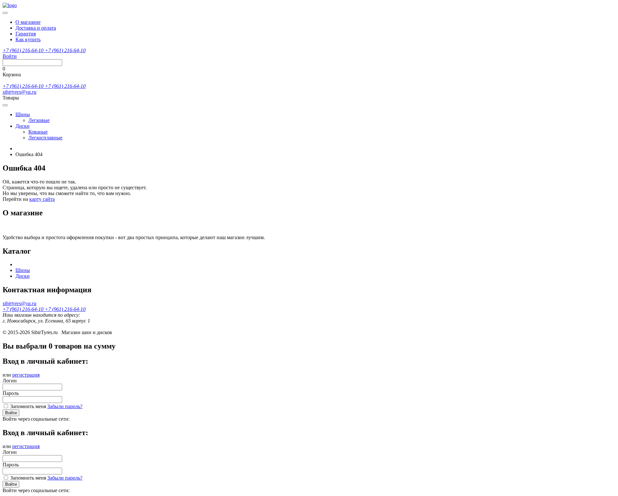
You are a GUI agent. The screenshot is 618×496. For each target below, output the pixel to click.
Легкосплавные (45, 137)
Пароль (11, 393)
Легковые (39, 120)
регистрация (26, 375)
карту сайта (42, 199)
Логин (10, 380)
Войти (11, 412)
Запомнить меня (28, 406)
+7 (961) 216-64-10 (24, 50)
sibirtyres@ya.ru (19, 92)
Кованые (38, 132)
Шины (22, 114)
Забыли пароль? (64, 406)
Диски (22, 126)
